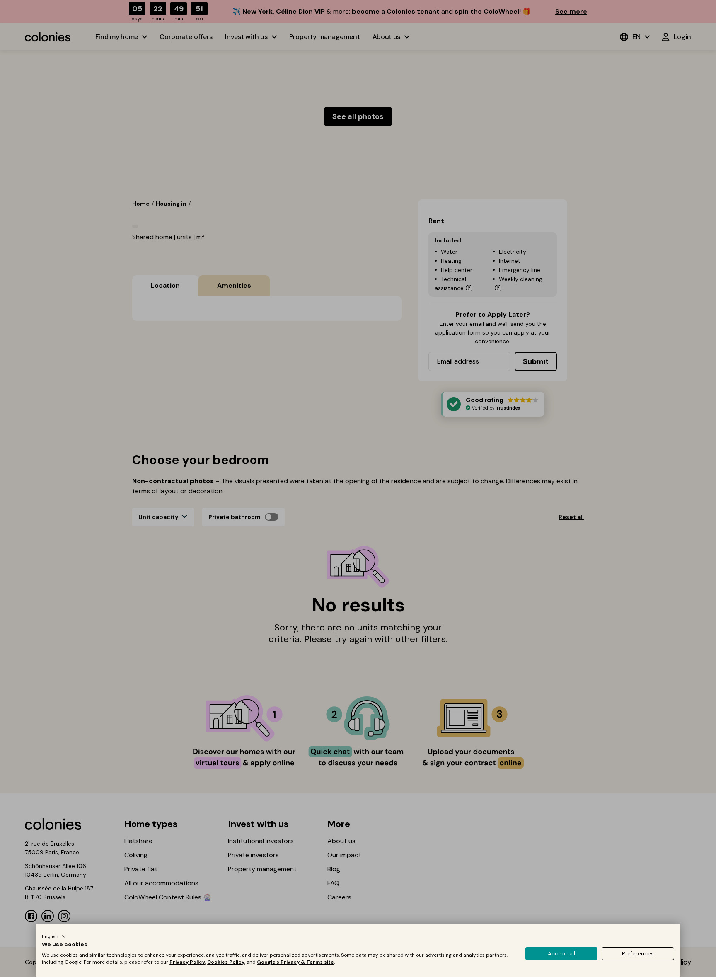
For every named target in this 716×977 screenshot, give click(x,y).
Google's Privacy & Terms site (295, 962)
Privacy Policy (187, 962)
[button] (54, 936)
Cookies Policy (225, 962)
